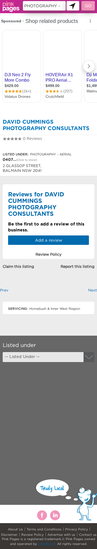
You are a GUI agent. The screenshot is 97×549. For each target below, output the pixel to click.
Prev (4, 290)
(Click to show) (26, 159)
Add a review (48, 240)
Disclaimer (9, 534)
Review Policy (32, 534)
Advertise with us (61, 534)
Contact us (87, 534)
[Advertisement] (48, 415)
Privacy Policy (76, 529)
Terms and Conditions (44, 529)
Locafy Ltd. (47, 543)
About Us (15, 529)
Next (92, 290)
